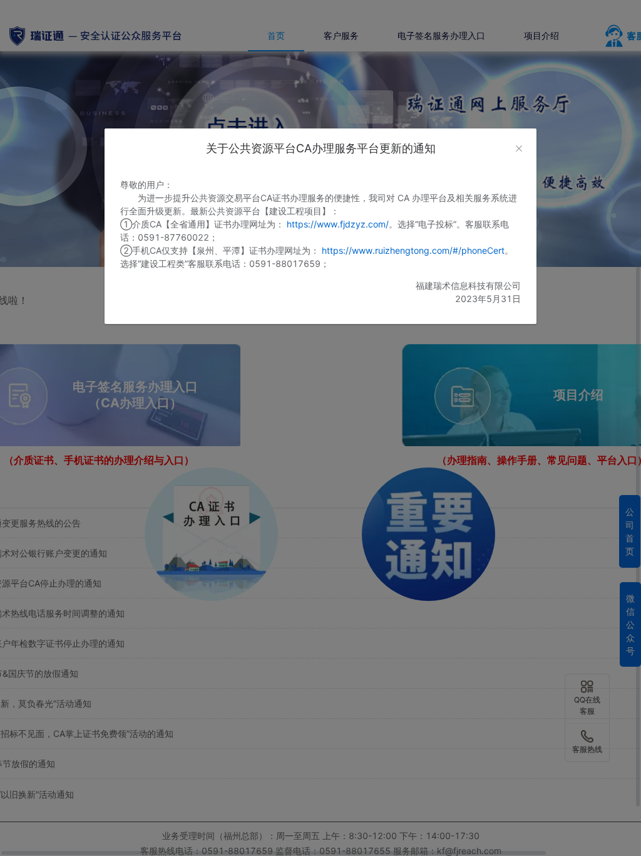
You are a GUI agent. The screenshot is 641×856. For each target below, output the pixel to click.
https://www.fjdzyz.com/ (338, 224)
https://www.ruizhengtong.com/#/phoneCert (413, 250)
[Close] (519, 148)
